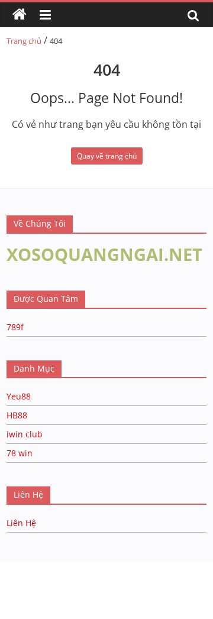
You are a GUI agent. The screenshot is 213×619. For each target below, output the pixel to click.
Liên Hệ (21, 522)
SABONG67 (24, 581)
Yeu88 (19, 396)
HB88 (17, 415)
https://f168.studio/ (114, 567)
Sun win (74, 581)
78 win (20, 453)
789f (15, 327)
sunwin (144, 595)
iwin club (25, 434)
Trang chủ (24, 41)
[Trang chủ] (20, 14)
